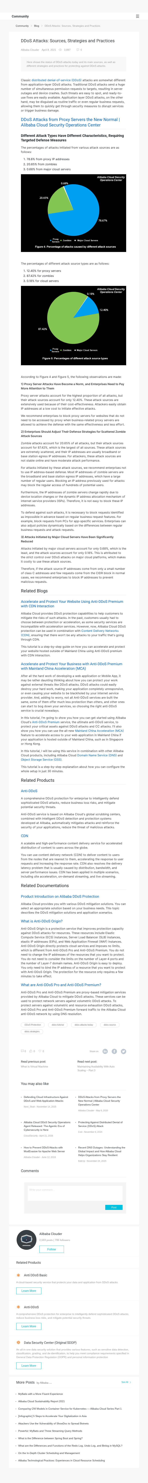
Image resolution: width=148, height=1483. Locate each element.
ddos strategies (32, 1031)
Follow (51, 1249)
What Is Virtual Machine (34, 1066)
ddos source (110, 1025)
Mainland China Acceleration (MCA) (99, 730)
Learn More (28, 1290)
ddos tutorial (58, 1025)
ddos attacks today (84, 1025)
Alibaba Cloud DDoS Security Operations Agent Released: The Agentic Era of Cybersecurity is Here (47, 1126)
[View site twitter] (123, 1052)
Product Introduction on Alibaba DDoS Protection (60, 896)
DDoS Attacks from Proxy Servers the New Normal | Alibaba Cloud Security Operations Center (99, 1101)
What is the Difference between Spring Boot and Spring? (50, 1438)
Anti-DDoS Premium (46, 722)
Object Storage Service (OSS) (41, 759)
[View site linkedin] (105, 1052)
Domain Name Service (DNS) (97, 755)
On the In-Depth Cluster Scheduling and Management (49, 1453)
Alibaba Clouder (30, 49)
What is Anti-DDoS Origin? (41, 921)
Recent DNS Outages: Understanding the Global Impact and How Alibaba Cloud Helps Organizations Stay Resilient (101, 1151)
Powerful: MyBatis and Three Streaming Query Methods (50, 1430)
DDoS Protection (33, 1025)
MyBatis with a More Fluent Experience (40, 1393)
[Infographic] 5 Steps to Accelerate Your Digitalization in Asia (52, 1416)
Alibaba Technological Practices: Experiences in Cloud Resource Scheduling (61, 1460)
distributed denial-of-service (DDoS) (57, 80)
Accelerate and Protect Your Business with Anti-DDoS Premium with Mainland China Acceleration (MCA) (71, 666)
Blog (36, 25)
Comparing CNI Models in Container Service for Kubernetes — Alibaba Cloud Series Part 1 (70, 1408)
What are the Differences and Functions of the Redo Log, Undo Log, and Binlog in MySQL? (70, 1445)
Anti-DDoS (29, 791)
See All (124, 1382)
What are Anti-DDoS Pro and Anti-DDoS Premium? (61, 985)
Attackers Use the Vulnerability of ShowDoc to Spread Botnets (53, 1423)
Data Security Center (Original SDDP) (50, 1342)
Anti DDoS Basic (35, 1275)
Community (22, 25)
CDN (24, 836)
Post (113, 1207)
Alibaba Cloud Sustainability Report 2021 (41, 1401)
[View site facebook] (114, 1052)
